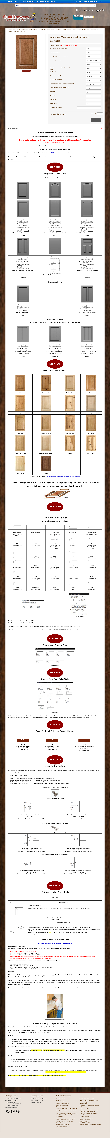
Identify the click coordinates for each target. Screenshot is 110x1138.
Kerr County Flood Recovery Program (89, 1100)
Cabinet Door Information (62, 1102)
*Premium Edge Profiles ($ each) (57, 60)
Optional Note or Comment (56, 107)
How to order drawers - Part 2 (63, 1126)
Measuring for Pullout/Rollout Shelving (89, 1105)
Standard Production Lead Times (88, 1118)
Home (9, 29)
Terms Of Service (84, 1121)
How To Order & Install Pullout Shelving (66, 1118)
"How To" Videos (60, 1098)
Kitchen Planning (84, 1103)
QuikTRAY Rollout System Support (88, 1113)
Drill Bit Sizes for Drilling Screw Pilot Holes (66, 1108)
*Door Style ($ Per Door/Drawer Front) (58, 48)
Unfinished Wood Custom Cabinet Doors (17, 31)
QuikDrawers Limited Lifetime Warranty (89, 1110)
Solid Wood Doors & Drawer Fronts (63, 29)
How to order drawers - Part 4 (87, 1098)
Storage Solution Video (85, 1119)
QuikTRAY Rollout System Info (87, 1111)
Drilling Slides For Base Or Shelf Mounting (66, 1110)
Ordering (82, 1106)
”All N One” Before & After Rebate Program (90, 1124)
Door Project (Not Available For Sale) (37, 29)
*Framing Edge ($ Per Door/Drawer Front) (59, 56)
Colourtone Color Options (62, 1105)
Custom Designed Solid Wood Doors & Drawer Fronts (84, 29)
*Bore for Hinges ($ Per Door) (56, 75)
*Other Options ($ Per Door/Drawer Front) (59, 87)
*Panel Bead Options (54, 71)
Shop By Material (50, 29)
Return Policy (83, 1114)
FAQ (57, 1111)
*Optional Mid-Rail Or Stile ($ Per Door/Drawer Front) (62, 83)
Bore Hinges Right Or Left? (56, 79)
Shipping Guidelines (85, 1116)
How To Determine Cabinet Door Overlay (66, 1113)
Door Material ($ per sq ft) (55, 52)
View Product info (26, 71)
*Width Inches (53, 91)
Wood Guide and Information (87, 1123)
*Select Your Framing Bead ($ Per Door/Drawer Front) (62, 64)
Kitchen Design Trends (85, 1102)
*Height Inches (53, 99)
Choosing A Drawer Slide (62, 1103)
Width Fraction (53, 95)
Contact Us (59, 1106)
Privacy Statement (84, 1108)
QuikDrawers (25, 1133)
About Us (58, 1100)
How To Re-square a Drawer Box (64, 1119)
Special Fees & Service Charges (20, 29)
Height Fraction (53, 103)
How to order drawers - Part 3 (63, 1127)
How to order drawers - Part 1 (63, 1124)
